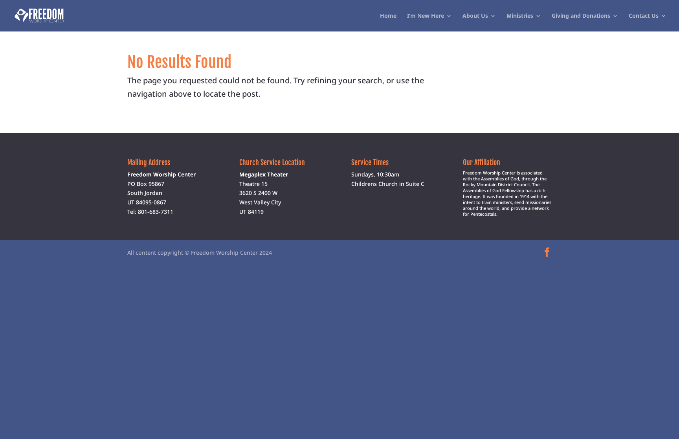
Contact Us (644, 16)
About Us (475, 16)
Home (388, 16)
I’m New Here (425, 16)
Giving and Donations (581, 16)
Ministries (519, 16)
